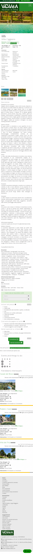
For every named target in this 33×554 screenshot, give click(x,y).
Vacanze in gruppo (6, 524)
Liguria (4, 508)
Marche (4, 511)
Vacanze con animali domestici (10, 519)
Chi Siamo (4, 481)
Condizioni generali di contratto (10, 482)
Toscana (4, 497)
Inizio (28, 100)
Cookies (4, 493)
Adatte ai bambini (6, 521)
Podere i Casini (6, 409)
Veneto (4, 498)
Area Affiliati (5, 485)
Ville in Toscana (6, 527)
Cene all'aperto (6, 516)
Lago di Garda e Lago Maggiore (10, 503)
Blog (3, 487)
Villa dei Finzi (5, 442)
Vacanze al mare (6, 525)
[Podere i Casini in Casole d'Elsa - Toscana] (7, 419)
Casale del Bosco (7, 374)
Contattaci (13, 339)
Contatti (4, 479)
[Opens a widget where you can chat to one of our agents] (27, 551)
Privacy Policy (5, 484)
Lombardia (5, 505)
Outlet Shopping (6, 528)
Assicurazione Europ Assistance (10, 491)
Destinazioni (5, 495)
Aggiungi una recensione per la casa (19, 348)
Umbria (4, 506)
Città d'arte (5, 518)
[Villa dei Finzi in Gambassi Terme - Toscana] (7, 453)
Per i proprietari (6, 488)
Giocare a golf (5, 522)
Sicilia (3, 501)
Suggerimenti (6, 515)
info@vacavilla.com (10, 548)
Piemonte (4, 512)
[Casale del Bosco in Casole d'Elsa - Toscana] (7, 384)
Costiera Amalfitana (7, 500)
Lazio (3, 509)
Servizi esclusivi (15, 343)
